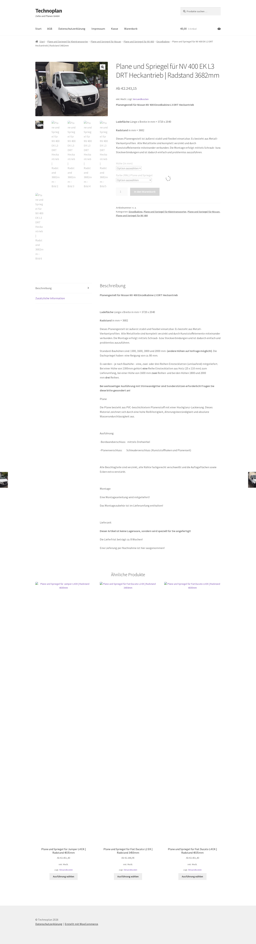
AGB (49, 28)
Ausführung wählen (63, 876)
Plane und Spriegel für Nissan (106, 41)
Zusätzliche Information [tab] (50, 298)
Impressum (98, 28)
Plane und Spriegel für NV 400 (139, 41)
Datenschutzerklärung (71, 28)
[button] (102, 67)
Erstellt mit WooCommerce (81, 924)
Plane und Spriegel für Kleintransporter (67, 41)
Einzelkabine (163, 41)
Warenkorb (130, 28)
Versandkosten (141, 99)
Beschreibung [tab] (43, 288)
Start (38, 28)
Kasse (114, 28)
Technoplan (48, 10)
